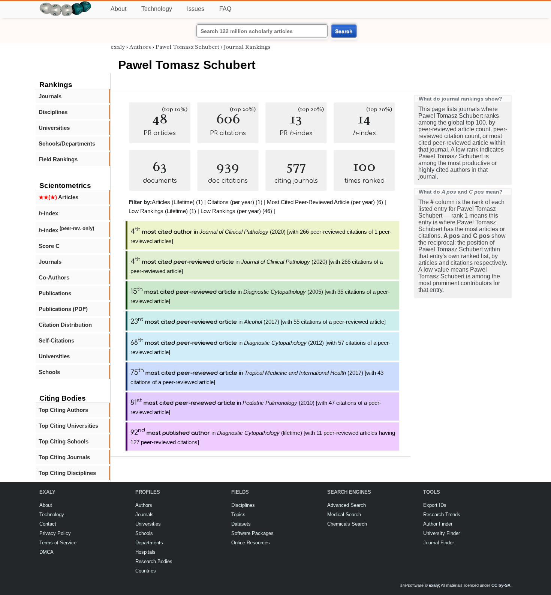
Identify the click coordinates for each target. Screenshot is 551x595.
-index (48, 213)
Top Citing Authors (63, 410)
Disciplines (53, 112)
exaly (118, 47)
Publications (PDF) (63, 309)
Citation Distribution (65, 325)
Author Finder (437, 524)
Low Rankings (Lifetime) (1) (162, 211)
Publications (55, 293)
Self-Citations (56, 340)
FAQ (225, 9)
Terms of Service (57, 542)
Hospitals (145, 552)
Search (344, 31)
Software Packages (252, 533)
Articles (58, 197)
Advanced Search (346, 505)
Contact (47, 524)
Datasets (241, 524)
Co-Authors (54, 277)
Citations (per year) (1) (234, 202)
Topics (238, 514)
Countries (145, 571)
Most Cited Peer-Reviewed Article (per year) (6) (325, 202)
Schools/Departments (67, 143)
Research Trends (441, 514)
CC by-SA (501, 585)
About (118, 9)
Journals (50, 96)
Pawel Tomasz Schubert (187, 47)
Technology (156, 9)
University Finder (441, 533)
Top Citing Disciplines (67, 473)
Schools (49, 372)
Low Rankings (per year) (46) (236, 211)
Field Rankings (58, 159)
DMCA (46, 552)
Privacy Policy (55, 533)
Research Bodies (153, 561)
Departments (149, 542)
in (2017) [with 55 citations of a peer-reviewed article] (258, 322)
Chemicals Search (347, 524)
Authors (140, 47)
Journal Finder (438, 542)
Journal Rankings (247, 47)
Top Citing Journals (64, 457)
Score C (49, 246)
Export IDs (434, 505)
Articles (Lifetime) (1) (177, 202)
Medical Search (344, 514)
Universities (54, 128)
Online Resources (250, 542)
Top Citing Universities (68, 425)
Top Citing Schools (63, 441)
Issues (195, 9)
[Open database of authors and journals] (66, 4)
